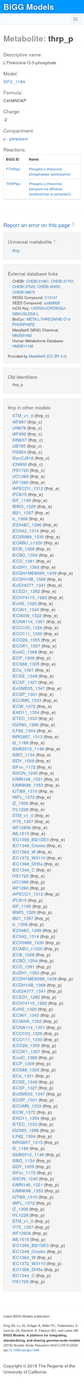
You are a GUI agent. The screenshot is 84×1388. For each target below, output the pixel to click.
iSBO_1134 (24, 754)
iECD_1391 (24, 561)
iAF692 (19, 434)
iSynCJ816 (23, 458)
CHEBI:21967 (37, 281)
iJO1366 (21, 476)
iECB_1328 (24, 549)
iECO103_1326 (27, 627)
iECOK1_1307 (26, 646)
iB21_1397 (23, 512)
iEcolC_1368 (25, 652)
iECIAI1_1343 (26, 609)
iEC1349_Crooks (29, 845)
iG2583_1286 (26, 724)
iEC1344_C (24, 870)
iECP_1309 (24, 658)
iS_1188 (21, 742)
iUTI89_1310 (25, 791)
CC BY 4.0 (56, 356)
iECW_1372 (24, 706)
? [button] (73, 224)
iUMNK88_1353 (28, 785)
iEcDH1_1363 (26, 567)
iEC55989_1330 (28, 536)
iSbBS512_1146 (28, 748)
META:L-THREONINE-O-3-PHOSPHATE (41, 321)
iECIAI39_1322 (27, 615)
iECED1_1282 (26, 591)
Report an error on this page (37, 225)
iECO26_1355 (26, 640)
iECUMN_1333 (27, 700)
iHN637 (20, 440)
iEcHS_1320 (25, 603)
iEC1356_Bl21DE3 (31, 839)
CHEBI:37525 (23, 286)
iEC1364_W (24, 852)
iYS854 (19, 452)
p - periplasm (15, 138)
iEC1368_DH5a (28, 864)
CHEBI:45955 (48, 286)
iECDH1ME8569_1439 (35, 573)
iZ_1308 (20, 803)
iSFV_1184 (14, 81)
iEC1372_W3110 (29, 858)
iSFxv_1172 (24, 767)
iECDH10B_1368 (29, 579)
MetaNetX (37, 356)
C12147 (50, 297)
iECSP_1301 (25, 694)
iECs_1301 (23, 670)
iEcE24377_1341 (29, 585)
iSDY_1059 (23, 760)
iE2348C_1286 (27, 524)
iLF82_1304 (24, 730)
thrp (16, 250)
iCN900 (20, 464)
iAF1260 (21, 482)
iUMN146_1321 (28, 779)
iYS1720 (21, 470)
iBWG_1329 (24, 506)
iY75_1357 (23, 821)
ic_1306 (20, 518)
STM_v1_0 (23, 415)
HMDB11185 (22, 346)
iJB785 (19, 446)
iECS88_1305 (26, 664)
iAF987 (19, 422)
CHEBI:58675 (23, 292)
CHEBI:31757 (62, 281)
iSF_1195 (22, 500)
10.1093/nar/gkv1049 (24, 1350)
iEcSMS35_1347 (29, 688)
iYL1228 (21, 809)
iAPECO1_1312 (28, 488)
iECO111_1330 (27, 633)
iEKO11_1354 (26, 712)
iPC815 (20, 494)
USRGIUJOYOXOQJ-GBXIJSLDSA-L (39, 310)
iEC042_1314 (26, 530)
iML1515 (21, 833)
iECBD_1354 (25, 555)
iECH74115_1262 (30, 597)
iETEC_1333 (25, 718)
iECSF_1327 (25, 682)
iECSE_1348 (25, 676)
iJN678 (19, 428)
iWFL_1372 (24, 797)
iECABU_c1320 (28, 542)
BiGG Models (28, 6)
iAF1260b (22, 827)
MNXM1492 (22, 335)
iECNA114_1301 (29, 621)
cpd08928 (52, 302)
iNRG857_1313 (28, 736)
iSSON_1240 (25, 773)
